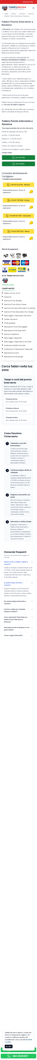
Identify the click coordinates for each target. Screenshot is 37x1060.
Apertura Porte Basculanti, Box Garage (18, 312)
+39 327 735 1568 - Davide (20, 200)
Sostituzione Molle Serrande (14, 345)
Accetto (8, 1046)
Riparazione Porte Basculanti (15, 330)
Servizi (13, 14)
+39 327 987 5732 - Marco (20, 231)
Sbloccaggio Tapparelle (13, 338)
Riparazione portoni (11, 353)
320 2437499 (20, 157)
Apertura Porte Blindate (13, 301)
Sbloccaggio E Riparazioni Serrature (17, 316)
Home (6, 14)
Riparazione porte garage (13, 357)
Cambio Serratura (10, 319)
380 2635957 (20, 164)
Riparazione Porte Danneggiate (15, 327)
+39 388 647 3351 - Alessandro (20, 216)
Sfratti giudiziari (9, 323)
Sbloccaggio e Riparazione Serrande (17, 342)
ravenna (22, 14)
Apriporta (7, 297)
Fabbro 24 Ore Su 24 (12, 293)
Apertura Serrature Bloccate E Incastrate (19, 308)
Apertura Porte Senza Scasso (15, 304)
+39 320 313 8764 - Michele (20, 185)
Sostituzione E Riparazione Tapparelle (18, 349)
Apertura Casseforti (11, 334)
